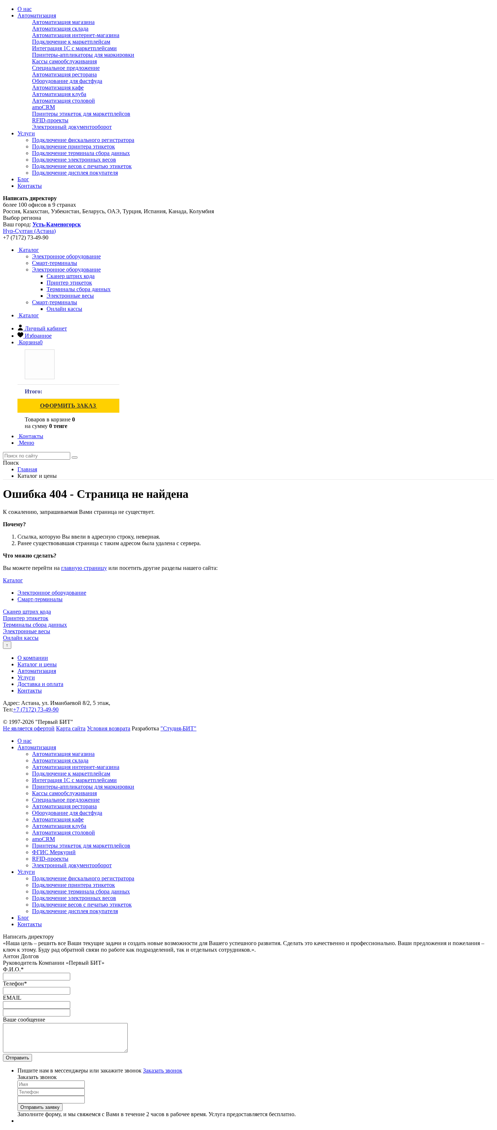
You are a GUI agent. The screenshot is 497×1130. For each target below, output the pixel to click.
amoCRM (43, 107)
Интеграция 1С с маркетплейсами (74, 48)
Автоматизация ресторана (64, 74)
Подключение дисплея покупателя (75, 173)
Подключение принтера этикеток (73, 146)
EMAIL (12, 998)
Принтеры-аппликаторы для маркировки (83, 55)
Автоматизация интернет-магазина (75, 35)
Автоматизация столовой (63, 101)
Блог (23, 179)
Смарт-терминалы (54, 302)
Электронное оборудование (66, 269)
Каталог (28, 250)
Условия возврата (108, 728)
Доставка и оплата (40, 684)
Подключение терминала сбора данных (81, 153)
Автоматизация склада (60, 28)
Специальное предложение (66, 68)
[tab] (66, 256)
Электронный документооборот (72, 127)
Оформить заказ (68, 406)
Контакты (29, 186)
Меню (25, 443)
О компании (32, 658)
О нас (24, 9)
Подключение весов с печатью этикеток (82, 166)
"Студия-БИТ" (178, 728)
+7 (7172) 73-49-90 (36, 709)
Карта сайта (71, 728)
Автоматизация (36, 15)
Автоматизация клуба (59, 94)
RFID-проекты (50, 120)
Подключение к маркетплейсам (71, 42)
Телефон (15, 983)
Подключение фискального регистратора (83, 140)
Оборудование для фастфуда (67, 81)
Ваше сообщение (24, 1019)
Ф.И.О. (13, 969)
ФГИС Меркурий (54, 852)
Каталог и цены (37, 664)
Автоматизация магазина (63, 22)
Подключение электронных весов (74, 159)
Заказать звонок (162, 1070)
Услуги (26, 133)
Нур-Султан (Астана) (29, 231)
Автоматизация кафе (58, 87)
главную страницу (84, 568)
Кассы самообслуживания (64, 61)
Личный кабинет (46, 328)
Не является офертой (29, 728)
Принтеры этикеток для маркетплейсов (81, 114)
